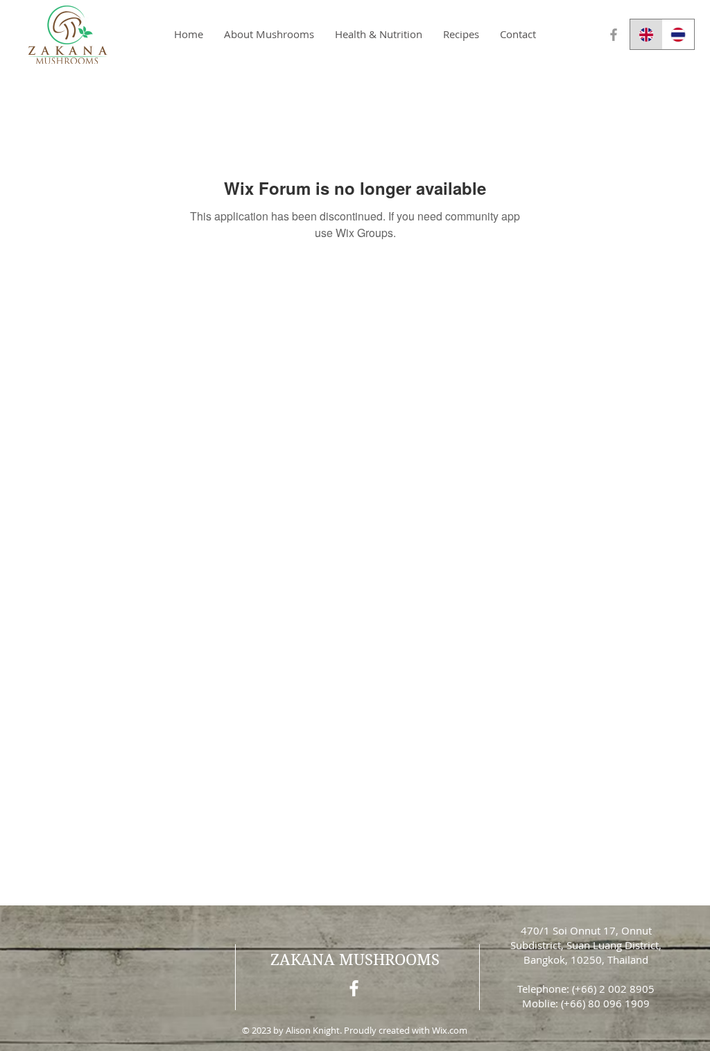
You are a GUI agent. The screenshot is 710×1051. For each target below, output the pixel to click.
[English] (646, 34)
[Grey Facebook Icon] (613, 34)
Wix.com (449, 1030)
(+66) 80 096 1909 (605, 1003)
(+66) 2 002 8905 (613, 989)
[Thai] (678, 34)
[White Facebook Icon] (354, 988)
